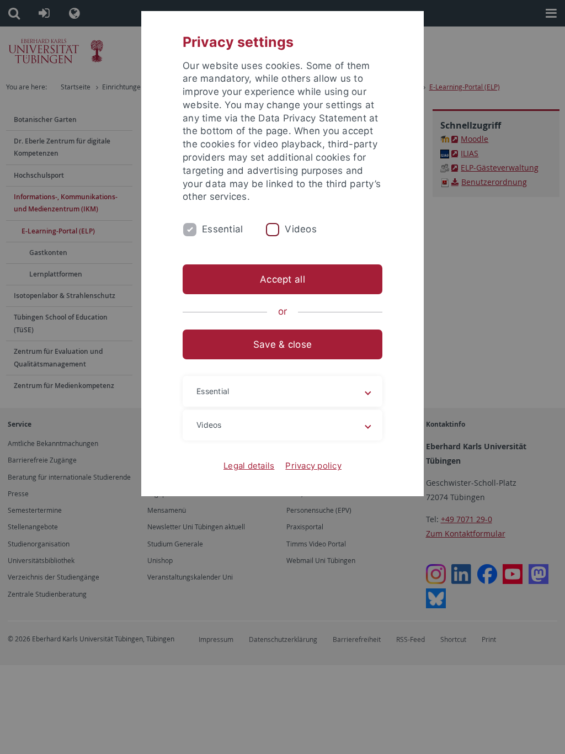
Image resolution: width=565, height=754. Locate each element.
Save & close (282, 344)
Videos (301, 229)
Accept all (282, 279)
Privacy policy (313, 465)
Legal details (248, 465)
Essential (222, 229)
